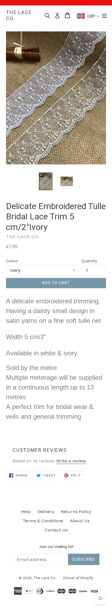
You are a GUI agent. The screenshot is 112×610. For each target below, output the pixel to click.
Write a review (71, 460)
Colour (12, 261)
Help (26, 511)
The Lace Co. (19, 15)
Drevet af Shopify (78, 578)
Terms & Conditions (43, 520)
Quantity (89, 261)
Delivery (46, 511)
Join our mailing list (56, 546)
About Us (80, 520)
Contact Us (56, 530)
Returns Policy (76, 511)
